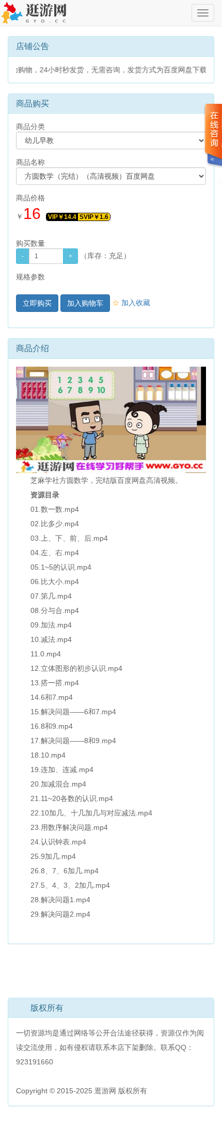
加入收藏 (131, 303)
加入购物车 (85, 303)
